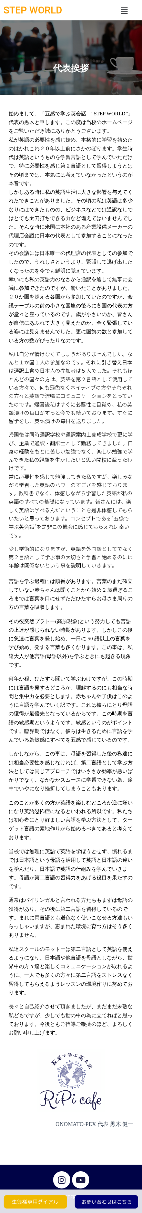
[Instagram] (61, 1179)
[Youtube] (80, 1179)
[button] (124, 10)
